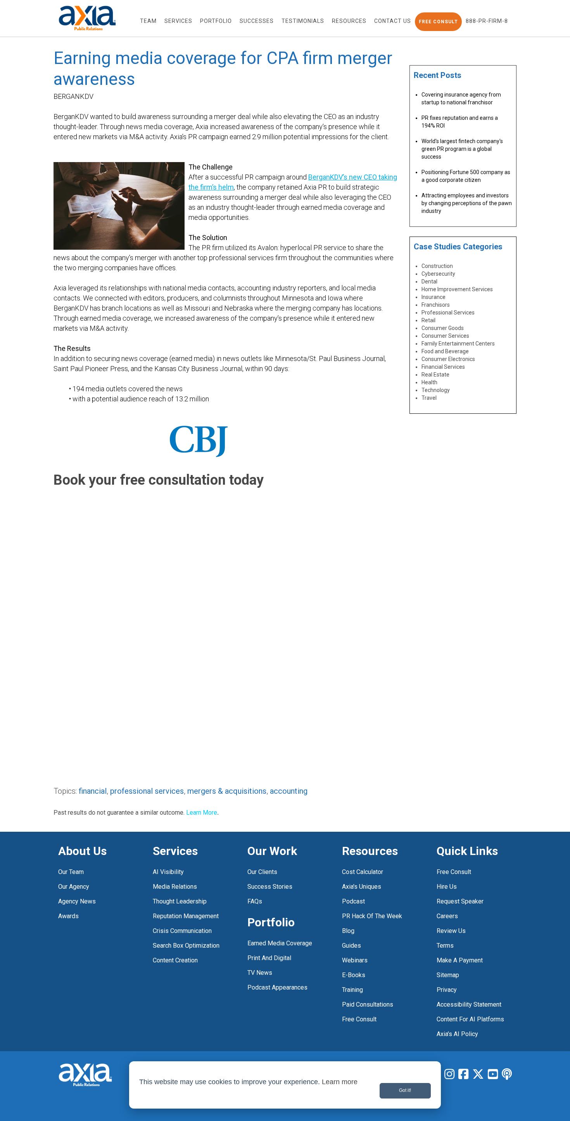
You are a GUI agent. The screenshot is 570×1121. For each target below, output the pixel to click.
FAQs (254, 901)
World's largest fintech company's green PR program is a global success (462, 149)
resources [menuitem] (349, 21)
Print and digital (269, 958)
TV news (259, 972)
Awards (68, 916)
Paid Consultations (367, 1004)
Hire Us (447, 886)
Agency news (77, 901)
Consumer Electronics (448, 359)
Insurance (433, 297)
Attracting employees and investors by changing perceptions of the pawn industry (466, 203)
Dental (429, 281)
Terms (445, 945)
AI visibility (168, 872)
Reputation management (186, 916)
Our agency (73, 886)
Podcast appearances (277, 987)
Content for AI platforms (470, 1019)
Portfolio (271, 922)
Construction (437, 266)
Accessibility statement (469, 1004)
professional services (147, 791)
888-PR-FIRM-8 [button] (487, 21)
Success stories (269, 886)
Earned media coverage (279, 943)
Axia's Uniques (361, 886)
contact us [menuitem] (392, 21)
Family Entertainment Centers (458, 343)
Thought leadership (180, 901)
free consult (359, 1019)
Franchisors (435, 305)
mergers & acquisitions (226, 791)
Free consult (454, 872)
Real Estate (435, 374)
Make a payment (460, 960)
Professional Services (448, 312)
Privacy (447, 989)
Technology (435, 390)
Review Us (451, 930)
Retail (428, 320)
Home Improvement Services (457, 289)
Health (429, 382)
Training (352, 989)
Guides (351, 945)
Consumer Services (445, 336)
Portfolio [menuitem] (216, 21)
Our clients (262, 872)
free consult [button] (438, 21)
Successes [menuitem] (257, 21)
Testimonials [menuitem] (303, 21)
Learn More (201, 812)
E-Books (353, 975)
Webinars (355, 960)
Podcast (353, 901)
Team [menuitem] (148, 21)
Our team (71, 872)
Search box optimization (186, 945)
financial (93, 791)
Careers (447, 916)
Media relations (175, 886)
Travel (429, 398)
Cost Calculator (362, 872)
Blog (348, 930)
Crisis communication (182, 930)
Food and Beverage (445, 351)
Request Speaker (460, 901)
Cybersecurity (438, 274)
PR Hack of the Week (372, 916)
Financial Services (443, 367)
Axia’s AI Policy (457, 1034)
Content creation (175, 960)
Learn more (340, 1082)
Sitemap (448, 975)
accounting (288, 791)
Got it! (405, 1090)
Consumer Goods (442, 328)
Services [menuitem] (178, 21)
